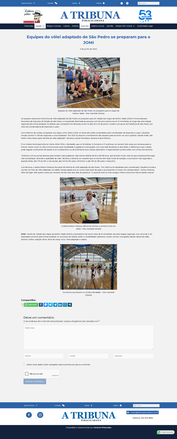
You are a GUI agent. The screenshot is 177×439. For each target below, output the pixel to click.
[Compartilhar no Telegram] (55, 304)
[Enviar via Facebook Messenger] (46, 304)
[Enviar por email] (65, 304)
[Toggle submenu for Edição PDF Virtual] (133, 26)
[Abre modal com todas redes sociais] (70, 304)
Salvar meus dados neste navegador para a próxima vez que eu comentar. (58, 365)
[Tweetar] (50, 304)
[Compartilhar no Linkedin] (60, 304)
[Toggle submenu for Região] (43, 26)
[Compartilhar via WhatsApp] (31, 304)
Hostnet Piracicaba (102, 427)
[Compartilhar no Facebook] (41, 304)
